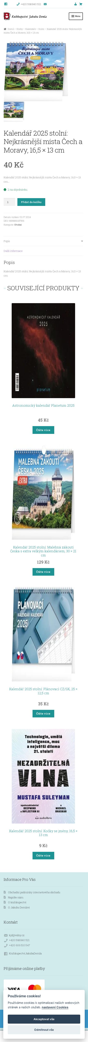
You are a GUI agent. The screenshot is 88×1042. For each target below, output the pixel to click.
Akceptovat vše (44, 1019)
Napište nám (15, 897)
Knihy (20, 28)
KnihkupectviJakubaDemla (25, 953)
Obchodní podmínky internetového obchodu (34, 892)
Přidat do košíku (31, 202)
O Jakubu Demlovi (19, 907)
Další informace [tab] (13, 251)
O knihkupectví (17, 902)
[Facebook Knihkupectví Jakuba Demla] (6, 4)
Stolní (41, 28)
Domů (11, 28)
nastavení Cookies (55, 1007)
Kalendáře (30, 28)
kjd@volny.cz (16, 935)
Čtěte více (43, 430)
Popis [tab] (7, 241)
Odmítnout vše (44, 1029)
